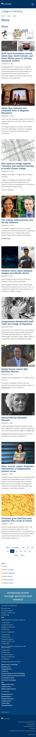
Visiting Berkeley (7, 705)
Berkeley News (6, 696)
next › (16, 555)
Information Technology (8, 680)
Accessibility (31, 724)
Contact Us (4, 671)
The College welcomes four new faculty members (17, 221)
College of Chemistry (12, 11)
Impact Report (8, 576)
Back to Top (31, 734)
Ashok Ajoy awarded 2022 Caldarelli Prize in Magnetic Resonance (15, 110)
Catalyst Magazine (9, 573)
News (9, 16)
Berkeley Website (7, 694)
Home (3, 16)
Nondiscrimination (29, 726)
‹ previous (16, 547)
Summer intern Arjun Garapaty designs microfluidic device (16, 271)
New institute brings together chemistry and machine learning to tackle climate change (17, 166)
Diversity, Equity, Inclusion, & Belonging (13, 673)
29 (8, 551)
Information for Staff (7, 678)
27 (28, 547)
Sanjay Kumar (5, 387)
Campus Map (5, 703)
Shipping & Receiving (7, 684)
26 (24, 547)
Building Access (6, 667)
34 (30, 551)
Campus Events (6, 701)
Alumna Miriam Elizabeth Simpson (14, 418)
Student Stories (8, 583)
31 (17, 551)
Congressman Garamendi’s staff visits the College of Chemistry (17, 322)
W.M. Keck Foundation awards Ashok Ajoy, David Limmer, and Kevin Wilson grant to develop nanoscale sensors (17, 57)
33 (25, 551)
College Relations (6, 669)
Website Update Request (8, 689)
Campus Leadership (7, 699)
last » (23, 555)
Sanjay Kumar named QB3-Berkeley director (14, 370)
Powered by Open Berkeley (26, 722)
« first (8, 547)
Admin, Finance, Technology (9, 664)
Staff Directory (6, 686)
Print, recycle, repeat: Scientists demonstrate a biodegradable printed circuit (17, 468)
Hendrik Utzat (5, 238)
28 (32, 547)
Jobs (2, 682)
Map (2, 617)
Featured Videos (8, 579)
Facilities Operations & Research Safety (13, 675)
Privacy (32, 728)
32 (21, 551)
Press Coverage (8, 570)
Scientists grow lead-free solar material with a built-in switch (16, 519)
